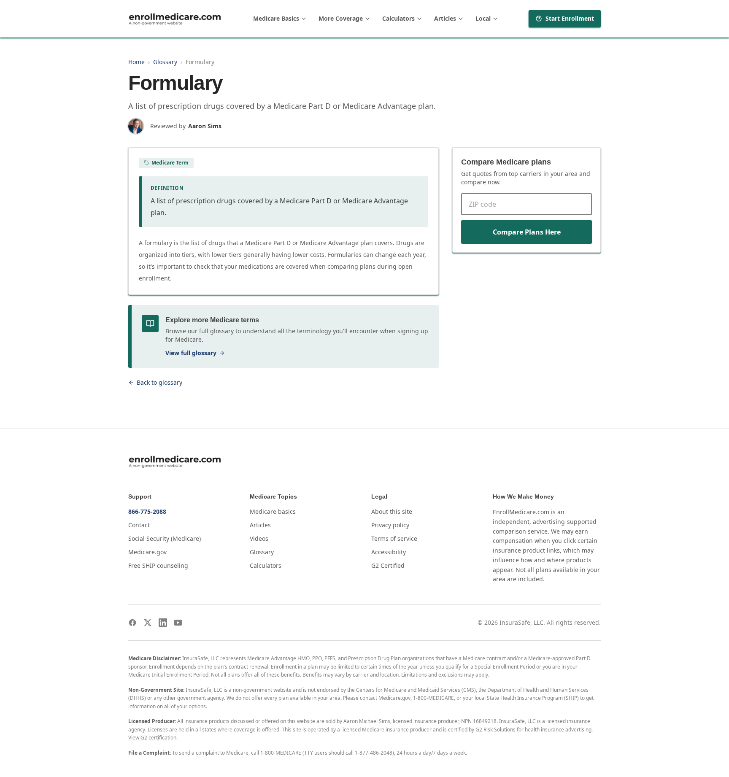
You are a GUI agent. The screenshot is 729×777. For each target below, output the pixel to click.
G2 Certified (388, 565)
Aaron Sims (204, 126)
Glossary (165, 62)
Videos (259, 538)
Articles (445, 18)
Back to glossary (159, 382)
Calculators (398, 18)
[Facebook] (132, 622)
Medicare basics (273, 511)
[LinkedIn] (163, 622)
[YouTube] (178, 622)
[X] (147, 622)
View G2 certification (152, 737)
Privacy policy (390, 525)
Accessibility (388, 552)
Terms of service (394, 538)
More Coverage (341, 18)
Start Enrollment (569, 18)
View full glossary (190, 353)
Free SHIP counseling (158, 565)
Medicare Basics (276, 18)
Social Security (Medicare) (164, 538)
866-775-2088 (147, 511)
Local (483, 18)
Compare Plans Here (527, 232)
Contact (139, 525)
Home (136, 62)
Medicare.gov (147, 552)
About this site (391, 511)
